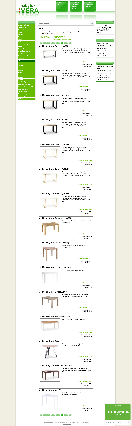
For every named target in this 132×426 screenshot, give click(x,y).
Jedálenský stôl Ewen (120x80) (54, 71)
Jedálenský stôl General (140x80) (55, 218)
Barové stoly (57, 38)
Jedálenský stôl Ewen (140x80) (54, 95)
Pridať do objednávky (85, 62)
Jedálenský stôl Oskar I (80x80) (54, 243)
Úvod (59, 2)
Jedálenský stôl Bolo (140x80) (53, 46)
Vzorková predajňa (88, 3)
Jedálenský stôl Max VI (50, 390)
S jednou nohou (45, 38)
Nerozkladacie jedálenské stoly (62, 39)
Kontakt (88, 6)
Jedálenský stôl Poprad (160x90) (54, 316)
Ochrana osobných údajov (61, 422)
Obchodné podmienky (75, 3)
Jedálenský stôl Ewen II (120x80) (54, 144)
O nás (60, 5)
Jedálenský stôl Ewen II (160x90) (54, 193)
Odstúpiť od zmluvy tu (74, 422)
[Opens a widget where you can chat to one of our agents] (117, 414)
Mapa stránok (85, 422)
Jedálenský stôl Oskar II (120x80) (55, 267)
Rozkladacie (44, 36)
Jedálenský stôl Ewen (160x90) (54, 120)
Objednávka (76, 9)
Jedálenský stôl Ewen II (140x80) (54, 169)
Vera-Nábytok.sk (67, 424)
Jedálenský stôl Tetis (49, 341)
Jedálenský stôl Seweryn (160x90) (55, 365)
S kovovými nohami (59, 36)
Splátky (74, 6)
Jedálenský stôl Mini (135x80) (53, 292)
